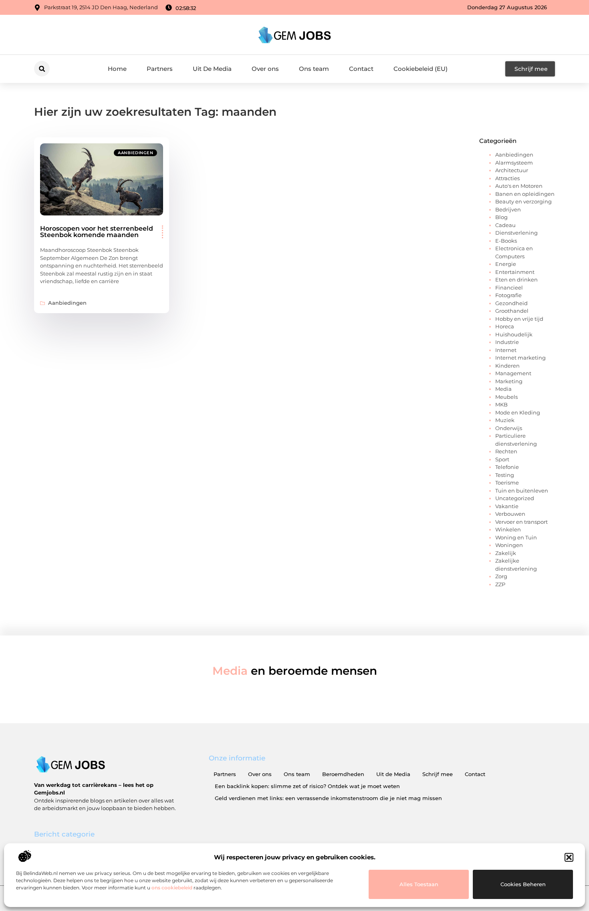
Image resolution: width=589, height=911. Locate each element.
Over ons (265, 68)
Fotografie (508, 295)
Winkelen (508, 529)
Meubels (506, 397)
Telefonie (507, 467)
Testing (504, 475)
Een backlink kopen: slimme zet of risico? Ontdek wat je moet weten (307, 786)
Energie (505, 264)
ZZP (500, 584)
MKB (501, 404)
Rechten (506, 451)
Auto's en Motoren (519, 186)
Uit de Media (393, 774)
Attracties (507, 178)
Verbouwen (510, 514)
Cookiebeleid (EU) (420, 68)
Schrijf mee (437, 774)
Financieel (509, 287)
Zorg (501, 576)
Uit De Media (212, 68)
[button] (569, 857)
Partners (160, 68)
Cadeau (505, 225)
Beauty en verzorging (523, 201)
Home (117, 68)
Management (513, 373)
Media (503, 389)
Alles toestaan (418, 884)
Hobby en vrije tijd (519, 319)
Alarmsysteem (514, 162)
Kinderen (507, 365)
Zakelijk (505, 553)
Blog (501, 217)
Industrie (507, 342)
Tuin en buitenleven (521, 490)
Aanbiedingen (135, 152)
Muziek (504, 420)
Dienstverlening (516, 232)
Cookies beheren (523, 884)
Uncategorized (514, 498)
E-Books (506, 240)
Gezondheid (511, 303)
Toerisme (507, 482)
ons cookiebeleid (171, 888)
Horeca (504, 326)
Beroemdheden (343, 774)
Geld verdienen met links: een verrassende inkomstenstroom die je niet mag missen (328, 798)
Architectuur (511, 170)
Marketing (508, 381)
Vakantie (506, 506)
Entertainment (515, 272)
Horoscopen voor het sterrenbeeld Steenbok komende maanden (96, 232)
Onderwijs (508, 428)
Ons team (314, 68)
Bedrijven (508, 209)
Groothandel (511, 311)
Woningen (509, 545)
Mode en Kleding (517, 412)
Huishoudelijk (514, 334)
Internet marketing (520, 357)
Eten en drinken (516, 279)
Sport (502, 459)
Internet (505, 350)
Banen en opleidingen (525, 194)
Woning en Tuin (516, 537)
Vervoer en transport (521, 522)
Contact (361, 68)
